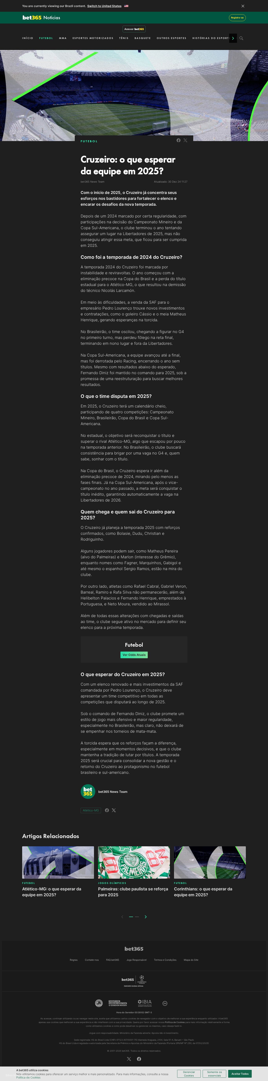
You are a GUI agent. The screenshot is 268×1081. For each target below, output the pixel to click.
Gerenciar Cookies (189, 1073)
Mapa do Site (191, 959)
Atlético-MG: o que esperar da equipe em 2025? (51, 891)
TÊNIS (124, 38)
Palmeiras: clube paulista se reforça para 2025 (133, 891)
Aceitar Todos (240, 1073)
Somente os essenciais (214, 1073)
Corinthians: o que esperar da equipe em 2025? (203, 891)
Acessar (129, 29)
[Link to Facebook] (178, 142)
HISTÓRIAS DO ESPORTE (211, 38)
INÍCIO (27, 38)
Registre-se (237, 17)
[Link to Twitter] (185, 142)
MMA (63, 38)
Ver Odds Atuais (134, 655)
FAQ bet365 (112, 959)
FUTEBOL (46, 38)
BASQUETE (143, 38)
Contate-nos (92, 959)
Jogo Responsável (137, 959)
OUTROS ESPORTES (172, 38)
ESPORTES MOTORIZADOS (93, 38)
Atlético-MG (91, 810)
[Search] (241, 38)
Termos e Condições (165, 959)
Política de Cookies (28, 1077)
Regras (73, 959)
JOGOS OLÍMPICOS (112, 883)
